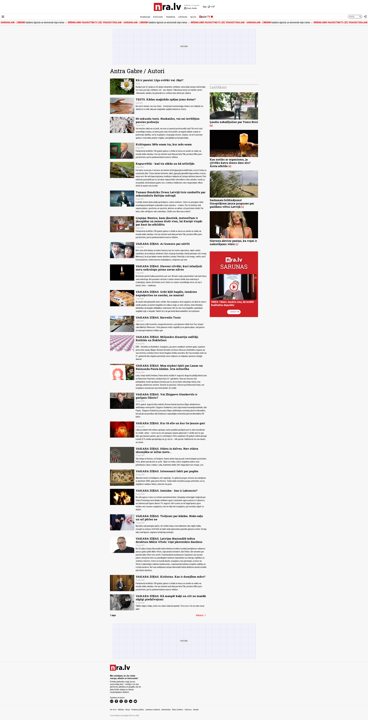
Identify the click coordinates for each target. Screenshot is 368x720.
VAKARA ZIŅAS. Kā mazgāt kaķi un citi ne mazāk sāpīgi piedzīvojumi (171, 597)
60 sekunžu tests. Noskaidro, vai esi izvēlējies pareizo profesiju (168, 120)
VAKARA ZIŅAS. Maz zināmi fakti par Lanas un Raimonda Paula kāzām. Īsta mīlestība (169, 367)
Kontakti (196, 710)
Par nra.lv (113, 710)
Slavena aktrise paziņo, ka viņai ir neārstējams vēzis (233, 242)
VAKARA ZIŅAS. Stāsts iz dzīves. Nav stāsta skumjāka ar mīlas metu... (167, 450)
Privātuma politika (137, 710)
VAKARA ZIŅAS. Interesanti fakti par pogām (167, 471)
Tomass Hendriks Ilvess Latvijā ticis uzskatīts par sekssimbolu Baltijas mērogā (170, 193)
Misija (127, 710)
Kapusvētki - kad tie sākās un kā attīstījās (165, 163)
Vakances (188, 710)
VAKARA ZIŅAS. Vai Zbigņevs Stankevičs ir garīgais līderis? (166, 395)
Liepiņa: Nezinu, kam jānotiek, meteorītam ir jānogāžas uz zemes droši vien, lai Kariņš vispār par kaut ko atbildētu (169, 221)
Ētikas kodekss (177, 710)
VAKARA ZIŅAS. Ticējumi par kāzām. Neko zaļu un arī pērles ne (169, 517)
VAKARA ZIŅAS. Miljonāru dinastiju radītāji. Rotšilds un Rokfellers (167, 338)
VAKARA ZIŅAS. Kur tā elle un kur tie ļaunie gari (171, 423)
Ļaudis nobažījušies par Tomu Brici (234, 122)
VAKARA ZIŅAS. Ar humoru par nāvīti (163, 244)
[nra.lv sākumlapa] (167, 7)
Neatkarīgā (145, 17)
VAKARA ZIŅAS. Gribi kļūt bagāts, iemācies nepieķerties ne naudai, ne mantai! (166, 293)
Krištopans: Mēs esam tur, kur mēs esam (164, 144)
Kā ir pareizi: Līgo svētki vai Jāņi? (159, 80)
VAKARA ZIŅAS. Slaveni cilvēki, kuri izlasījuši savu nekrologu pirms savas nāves (169, 267)
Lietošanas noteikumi (152, 710)
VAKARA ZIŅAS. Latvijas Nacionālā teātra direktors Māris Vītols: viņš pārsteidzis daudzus (169, 540)
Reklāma (121, 710)
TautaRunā (170, 17)
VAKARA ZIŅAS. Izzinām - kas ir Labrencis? (166, 490)
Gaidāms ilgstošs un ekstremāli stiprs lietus (110, 22)
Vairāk (235, 312)
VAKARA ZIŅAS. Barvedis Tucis (158, 317)
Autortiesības (166, 710)
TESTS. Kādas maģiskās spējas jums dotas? (165, 99)
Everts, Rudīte (190, 8)
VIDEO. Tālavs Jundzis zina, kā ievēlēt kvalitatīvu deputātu (232, 303)
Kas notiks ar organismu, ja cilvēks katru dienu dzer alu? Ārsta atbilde (230, 163)
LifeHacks (182, 17)
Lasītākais (218, 87)
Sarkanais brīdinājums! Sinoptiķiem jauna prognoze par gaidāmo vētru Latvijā (232, 203)
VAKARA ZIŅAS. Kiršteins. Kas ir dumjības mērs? (170, 576)
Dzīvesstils (158, 17)
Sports (193, 17)
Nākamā (201, 615)
